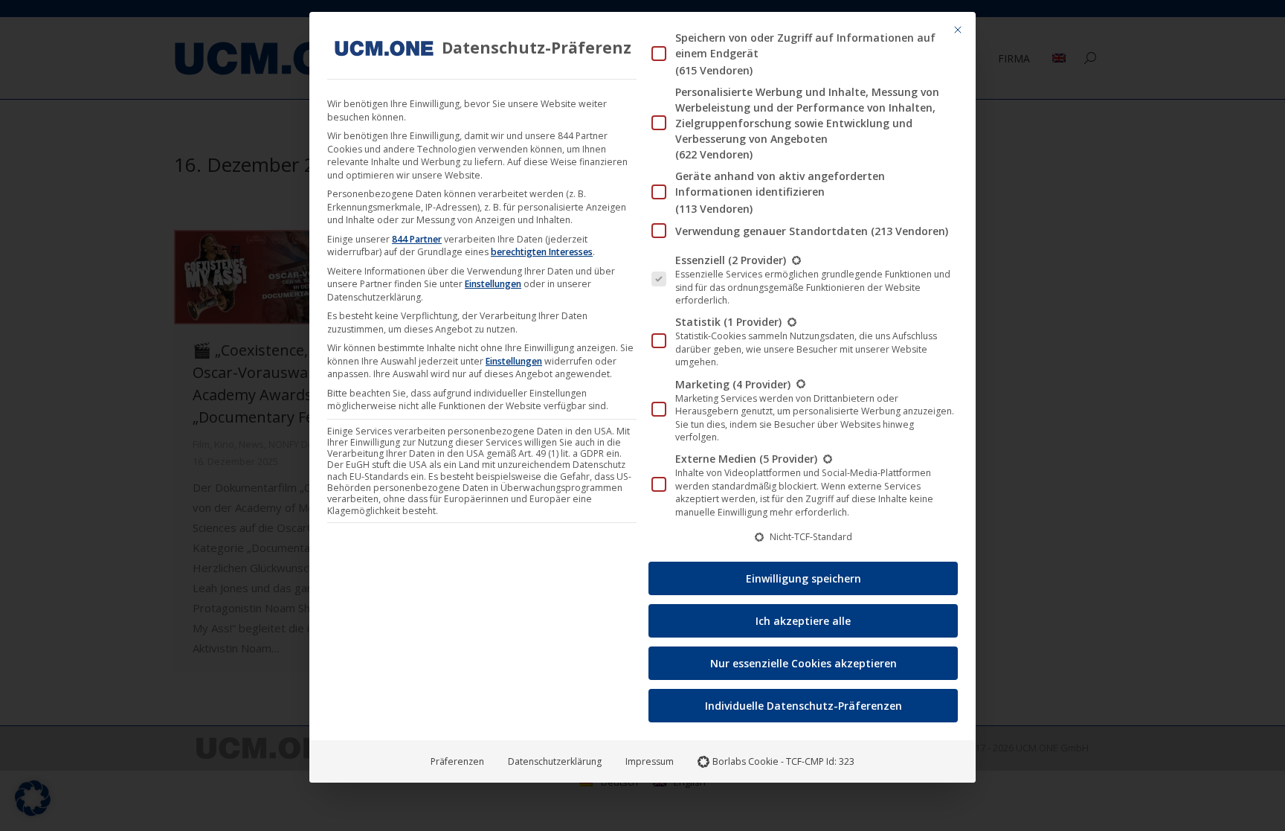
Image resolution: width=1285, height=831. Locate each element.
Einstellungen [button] (493, 283)
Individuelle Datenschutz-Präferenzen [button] (803, 706)
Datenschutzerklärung (555, 761)
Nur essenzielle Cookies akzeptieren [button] (803, 663)
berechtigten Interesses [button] (542, 252)
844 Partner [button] (417, 239)
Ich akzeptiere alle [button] (803, 621)
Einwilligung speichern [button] (803, 578)
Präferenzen (457, 761)
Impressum (649, 761)
